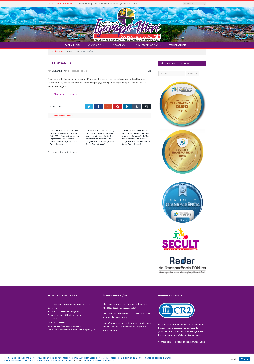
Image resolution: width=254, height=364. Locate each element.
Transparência (177, 45)
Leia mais (77, 360)
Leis (149, 71)
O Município (95, 45)
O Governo (118, 45)
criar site (176, 324)
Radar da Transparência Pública (191, 341)
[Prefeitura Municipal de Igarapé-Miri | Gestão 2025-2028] (127, 23)
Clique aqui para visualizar (66, 94)
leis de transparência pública (171, 335)
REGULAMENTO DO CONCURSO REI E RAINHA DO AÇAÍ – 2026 (109, 3)
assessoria (179, 327)
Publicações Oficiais (147, 45)
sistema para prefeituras (194, 324)
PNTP (170, 341)
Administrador (58, 71)
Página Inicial (72, 45)
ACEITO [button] (244, 358)
